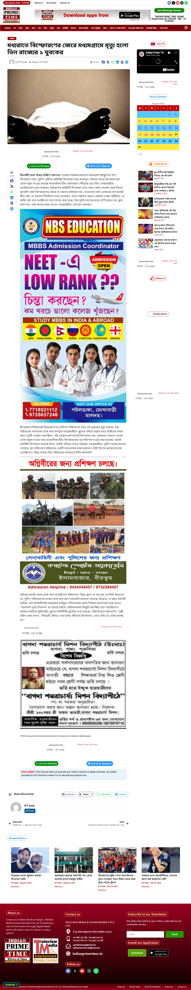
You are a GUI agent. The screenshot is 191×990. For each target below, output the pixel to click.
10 (139, 127)
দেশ (15, 28)
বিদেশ (21, 28)
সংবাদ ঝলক (164, 28)
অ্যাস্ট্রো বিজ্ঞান (151, 28)
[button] (103, 62)
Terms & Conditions (153, 987)
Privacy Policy (134, 987)
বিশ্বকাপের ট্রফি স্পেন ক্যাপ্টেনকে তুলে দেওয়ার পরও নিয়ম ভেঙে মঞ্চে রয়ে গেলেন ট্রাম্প (116, 879)
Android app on (161, 951)
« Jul (139, 154)
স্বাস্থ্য (52, 28)
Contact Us (65, 3)
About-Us (39, 3)
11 (145, 127)
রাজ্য (27, 28)
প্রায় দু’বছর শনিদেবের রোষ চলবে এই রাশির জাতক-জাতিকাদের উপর (165, 229)
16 (176, 127)
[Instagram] (182, 3)
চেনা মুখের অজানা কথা (135, 28)
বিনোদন (73, 28)
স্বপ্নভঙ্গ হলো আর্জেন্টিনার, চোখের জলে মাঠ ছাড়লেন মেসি (159, 877)
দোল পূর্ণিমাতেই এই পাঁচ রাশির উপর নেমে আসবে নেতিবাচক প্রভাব (165, 214)
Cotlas (85, 987)
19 (151, 134)
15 (170, 127)
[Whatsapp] (186, 3)
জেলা (33, 28)
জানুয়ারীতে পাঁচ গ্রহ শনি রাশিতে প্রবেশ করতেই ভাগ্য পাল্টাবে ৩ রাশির (165, 188)
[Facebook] (169, 3)
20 (158, 134)
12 (151, 127)
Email (129, 930)
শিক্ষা (45, 28)
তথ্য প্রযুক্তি (95, 28)
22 (170, 134)
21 (164, 134)
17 (139, 134)
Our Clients (51, 3)
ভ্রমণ (105, 28)
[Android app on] (152, 952)
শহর (39, 28)
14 (164, 127)
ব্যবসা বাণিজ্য (83, 28)
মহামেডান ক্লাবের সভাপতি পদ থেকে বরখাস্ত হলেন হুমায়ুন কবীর (73, 877)
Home (8, 28)
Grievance (169, 987)
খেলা (58, 28)
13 (157, 127)
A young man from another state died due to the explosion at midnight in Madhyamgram (58, 736)
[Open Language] (17, 984)
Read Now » (15, 887)
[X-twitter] (173, 3)
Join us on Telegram (100, 166)
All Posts (30, 811)
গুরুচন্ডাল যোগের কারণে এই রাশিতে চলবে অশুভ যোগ (165, 243)
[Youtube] (177, 3)
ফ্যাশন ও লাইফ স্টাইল (118, 28)
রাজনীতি (65, 28)
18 (145, 134)
